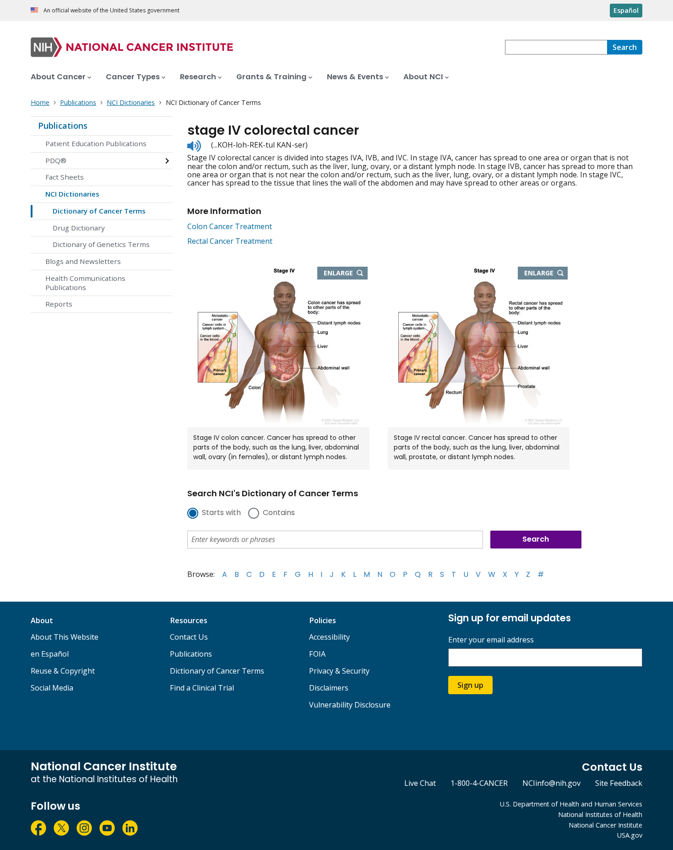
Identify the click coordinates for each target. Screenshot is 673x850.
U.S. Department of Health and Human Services (571, 804)
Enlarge (346, 273)
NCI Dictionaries (72, 193)
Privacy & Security (339, 671)
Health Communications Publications (85, 283)
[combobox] (556, 47)
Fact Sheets (64, 176)
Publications (62, 125)
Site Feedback (618, 783)
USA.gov (629, 835)
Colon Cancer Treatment (229, 226)
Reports (58, 303)
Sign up (470, 685)
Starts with (221, 513)
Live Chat (420, 783)
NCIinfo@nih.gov (551, 783)
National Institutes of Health (600, 814)
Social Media (52, 688)
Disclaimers (328, 688)
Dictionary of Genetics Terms (101, 244)
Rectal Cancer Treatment (229, 241)
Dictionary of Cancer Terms (99, 210)
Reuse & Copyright (63, 671)
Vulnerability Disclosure (350, 705)
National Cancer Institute (605, 825)
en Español (50, 654)
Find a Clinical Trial (202, 688)
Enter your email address (491, 640)
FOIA (317, 654)
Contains (279, 513)
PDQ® (55, 160)
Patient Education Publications (96, 143)
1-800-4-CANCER (479, 783)
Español (626, 10)
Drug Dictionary (79, 227)
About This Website (64, 637)
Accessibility (329, 637)
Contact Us (189, 637)
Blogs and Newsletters (83, 261)
